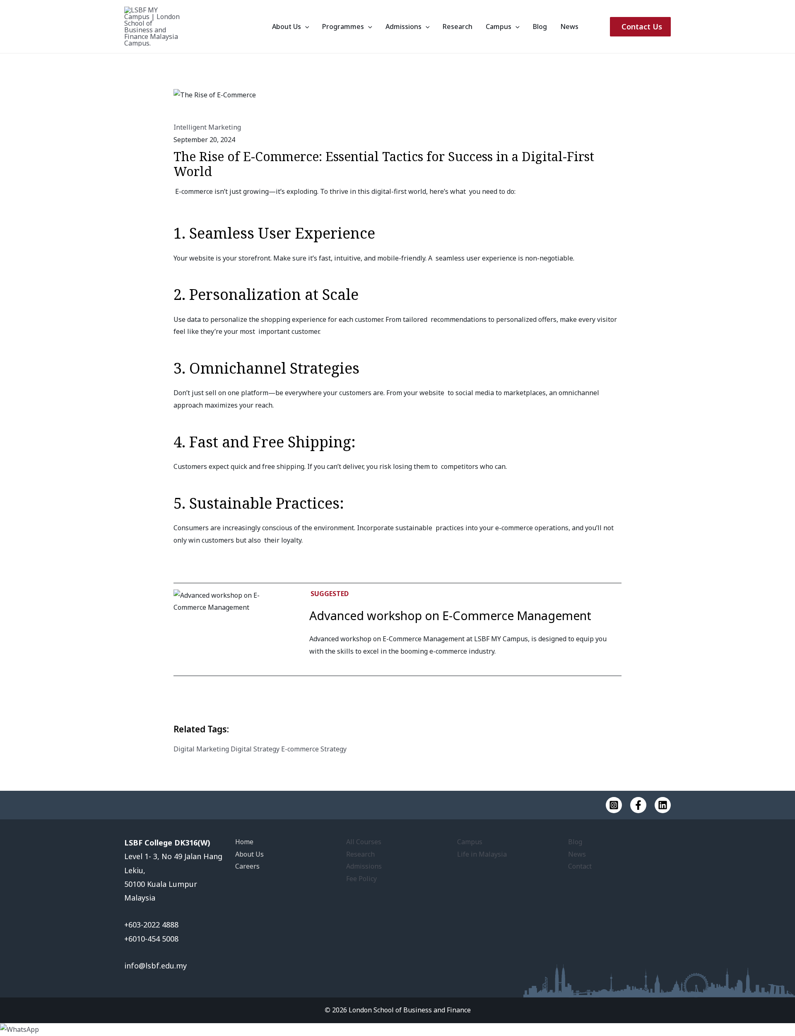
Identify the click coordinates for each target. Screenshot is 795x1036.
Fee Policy (361, 878)
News (569, 26)
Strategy (333, 748)
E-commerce (300, 748)
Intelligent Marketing (207, 127)
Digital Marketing (201, 748)
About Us (286, 26)
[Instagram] (614, 805)
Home (244, 841)
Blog (540, 26)
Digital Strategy (255, 748)
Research (457, 26)
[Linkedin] (663, 805)
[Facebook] (638, 805)
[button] (305, 26)
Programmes (343, 26)
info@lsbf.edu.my (155, 966)
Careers (247, 866)
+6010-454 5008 (151, 939)
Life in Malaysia (482, 854)
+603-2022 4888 (152, 925)
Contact (580, 866)
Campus (498, 26)
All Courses (363, 841)
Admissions (403, 26)
